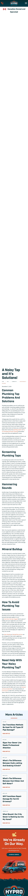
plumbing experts (17, 430)
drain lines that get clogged (11, 619)
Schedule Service (14, 854)
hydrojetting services (17, 634)
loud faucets (5, 690)
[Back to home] (14, 3)
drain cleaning (7, 634)
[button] (26, 3)
